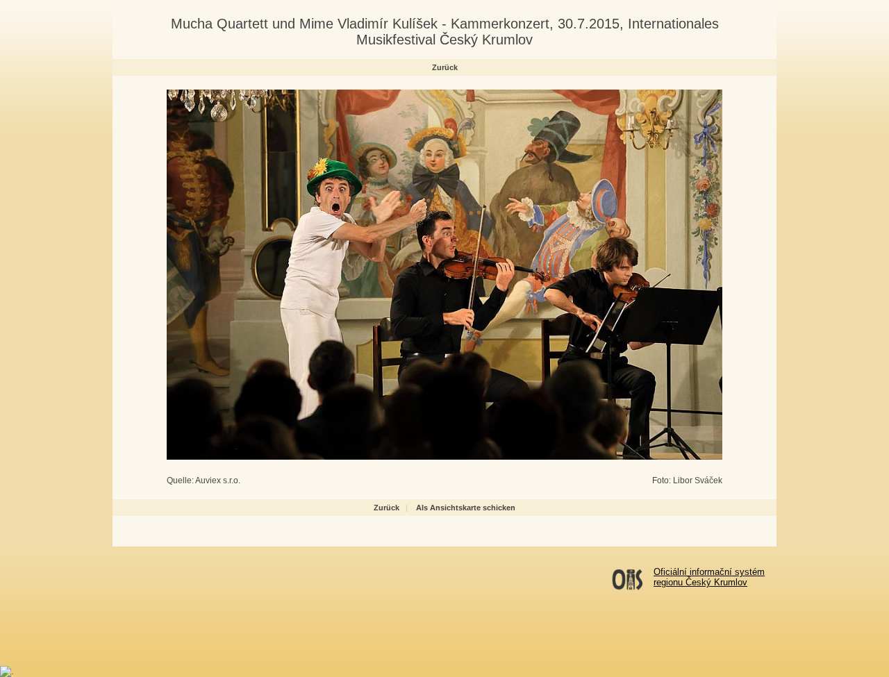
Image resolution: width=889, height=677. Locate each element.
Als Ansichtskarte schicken (465, 507)
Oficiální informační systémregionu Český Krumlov (709, 577)
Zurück (445, 67)
